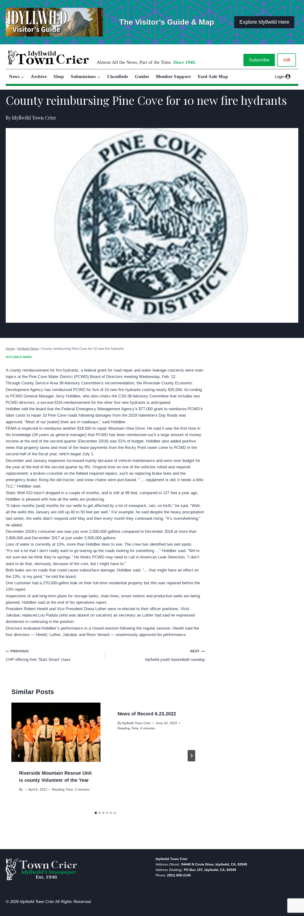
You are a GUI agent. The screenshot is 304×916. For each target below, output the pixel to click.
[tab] (96, 813)
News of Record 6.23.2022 (147, 713)
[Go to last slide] (19, 755)
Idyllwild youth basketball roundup (175, 655)
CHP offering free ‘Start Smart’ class (38, 655)
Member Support (173, 76)
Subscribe (259, 59)
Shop (58, 76)
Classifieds (117, 76)
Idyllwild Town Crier (136, 723)
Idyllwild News (19, 357)
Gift (286, 59)
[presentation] (55, 732)
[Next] (191, 755)
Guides (142, 76)
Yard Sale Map (212, 76)
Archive (39, 76)
